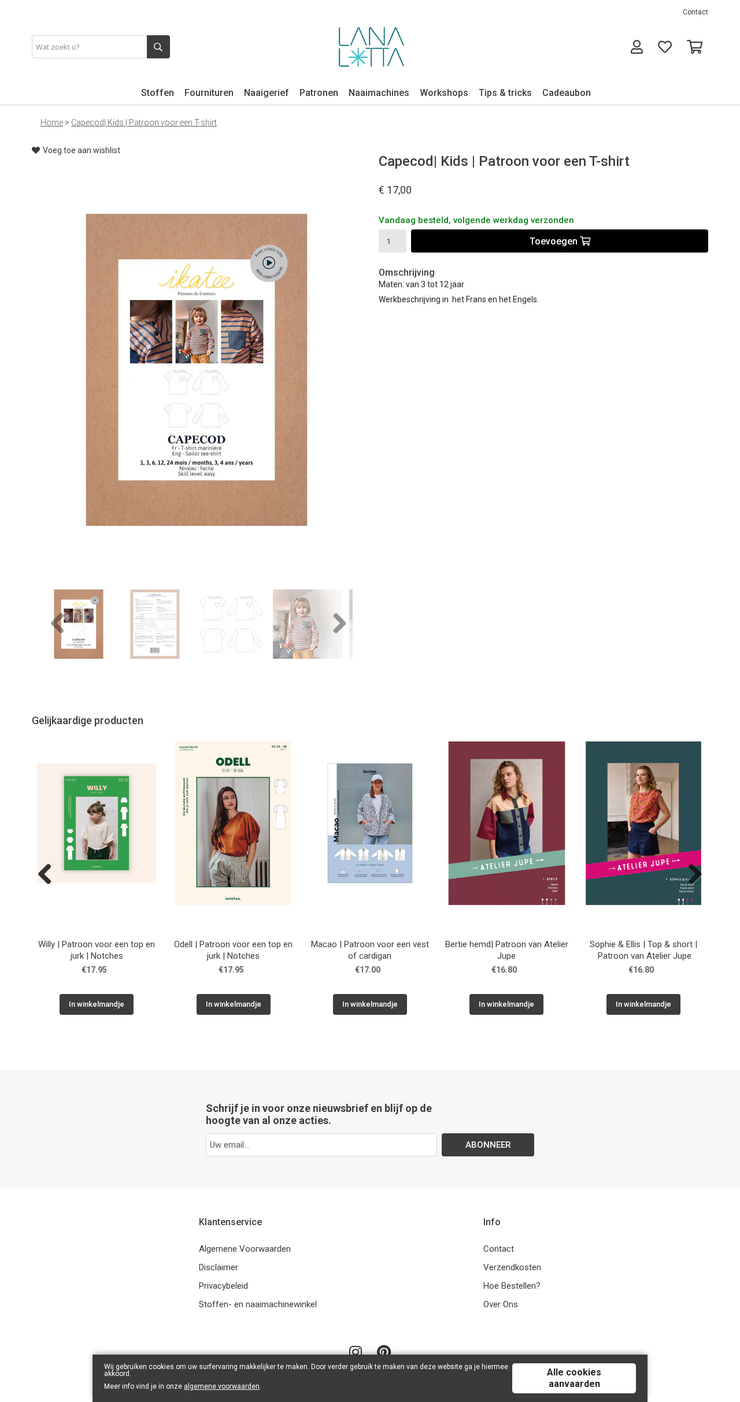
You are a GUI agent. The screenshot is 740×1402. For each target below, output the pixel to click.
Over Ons (500, 1304)
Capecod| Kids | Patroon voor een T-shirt (144, 122)
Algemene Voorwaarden (245, 1249)
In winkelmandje (96, 1004)
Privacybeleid (223, 1286)
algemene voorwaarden (222, 1386)
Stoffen (157, 92)
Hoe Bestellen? (512, 1286)
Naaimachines (379, 92)
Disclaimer (218, 1267)
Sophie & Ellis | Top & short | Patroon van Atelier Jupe (643, 950)
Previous (57, 624)
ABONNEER (488, 1145)
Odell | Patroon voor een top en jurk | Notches (233, 950)
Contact (695, 12)
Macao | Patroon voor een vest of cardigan (370, 950)
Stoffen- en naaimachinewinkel (258, 1304)
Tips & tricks (505, 92)
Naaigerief (266, 92)
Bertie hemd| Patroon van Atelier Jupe (506, 950)
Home (51, 122)
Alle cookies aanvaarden (574, 1378)
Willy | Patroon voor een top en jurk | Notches (96, 950)
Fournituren (209, 92)
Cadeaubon (566, 92)
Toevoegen (555, 241)
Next (335, 624)
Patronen (318, 92)
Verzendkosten (512, 1267)
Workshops (444, 92)
